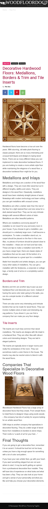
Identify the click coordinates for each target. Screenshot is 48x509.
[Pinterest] (16, 92)
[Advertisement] (24, 37)
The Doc (7, 87)
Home (5, 10)
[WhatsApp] (22, 92)
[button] (24, 390)
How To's (12, 10)
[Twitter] (11, 92)
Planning (22, 63)
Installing (14, 63)
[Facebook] (5, 92)
